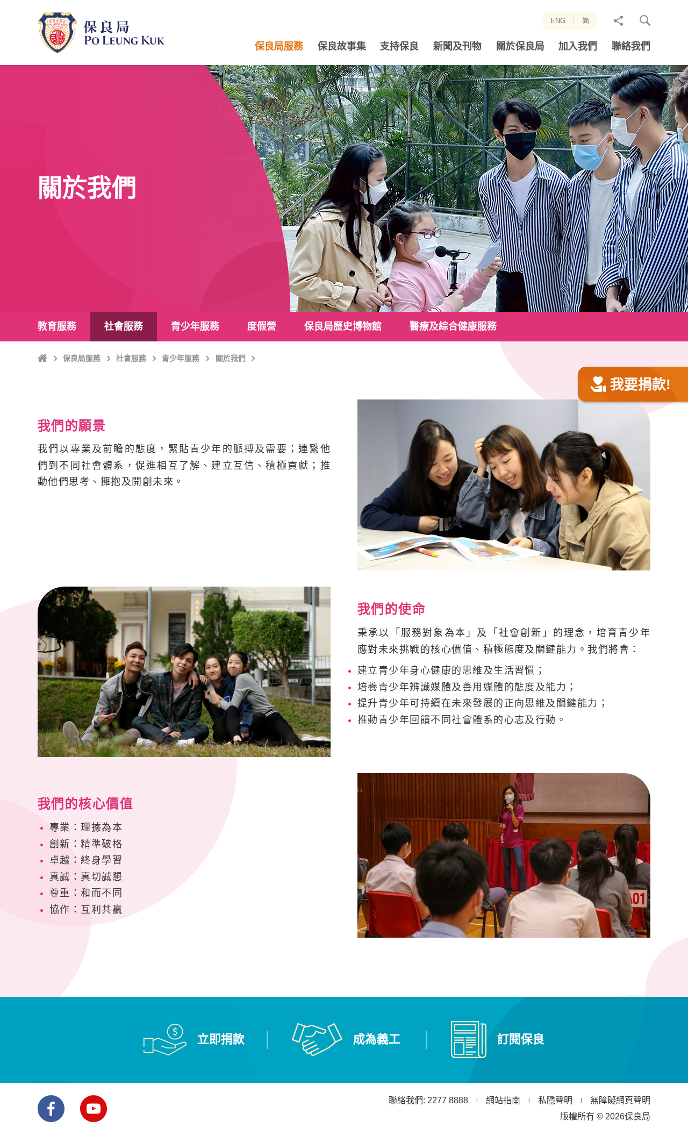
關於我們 (231, 358)
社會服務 (131, 358)
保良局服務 (82, 358)
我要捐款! (640, 384)
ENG (557, 20)
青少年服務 (180, 358)
